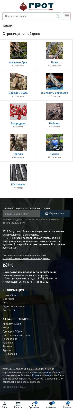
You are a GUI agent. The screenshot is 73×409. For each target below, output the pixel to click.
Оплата (7, 302)
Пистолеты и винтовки (16, 335)
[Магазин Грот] (36, 6)
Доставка (8, 298)
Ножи (6, 327)
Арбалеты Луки (12, 323)
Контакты (9, 310)
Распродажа (10, 338)
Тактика (7, 346)
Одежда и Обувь (12, 331)
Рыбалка (8, 342)
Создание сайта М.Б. (14, 386)
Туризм (7, 350)
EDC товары (10, 353)
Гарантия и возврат (14, 306)
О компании (9, 295)
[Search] (57, 16)
